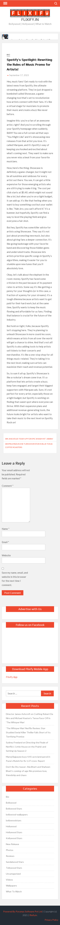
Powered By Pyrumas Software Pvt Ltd (22, 911)
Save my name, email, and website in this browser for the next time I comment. (15, 578)
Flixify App (11, 677)
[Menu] (5, 3)
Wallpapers (11, 885)
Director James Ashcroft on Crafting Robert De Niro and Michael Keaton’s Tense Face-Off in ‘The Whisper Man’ (29, 718)
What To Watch (14, 891)
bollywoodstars (13, 820)
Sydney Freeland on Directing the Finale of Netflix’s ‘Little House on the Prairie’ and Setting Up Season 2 (27, 746)
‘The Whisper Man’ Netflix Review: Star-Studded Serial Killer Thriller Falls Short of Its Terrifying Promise (28, 732)
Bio (8, 54)
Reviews (10, 856)
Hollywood (11, 826)
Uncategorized (13, 873)
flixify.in (33, 915)
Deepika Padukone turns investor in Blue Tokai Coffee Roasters (28, 445)
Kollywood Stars (14, 838)
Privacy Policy (51, 919)
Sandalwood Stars (15, 862)
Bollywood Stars (14, 808)
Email (5, 542)
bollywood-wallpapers (17, 814)
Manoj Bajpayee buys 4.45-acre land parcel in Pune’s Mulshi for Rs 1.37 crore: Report (28, 758)
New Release (12, 844)
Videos (9, 879)
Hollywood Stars (14, 832)
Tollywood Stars (14, 867)
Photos (9, 850)
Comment (7, 485)
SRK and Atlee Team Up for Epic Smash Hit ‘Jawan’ (29, 439)
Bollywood (11, 802)
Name (5, 528)
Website (6, 555)
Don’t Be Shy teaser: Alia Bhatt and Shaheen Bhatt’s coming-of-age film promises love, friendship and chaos (28, 770)
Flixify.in (30, 19)
